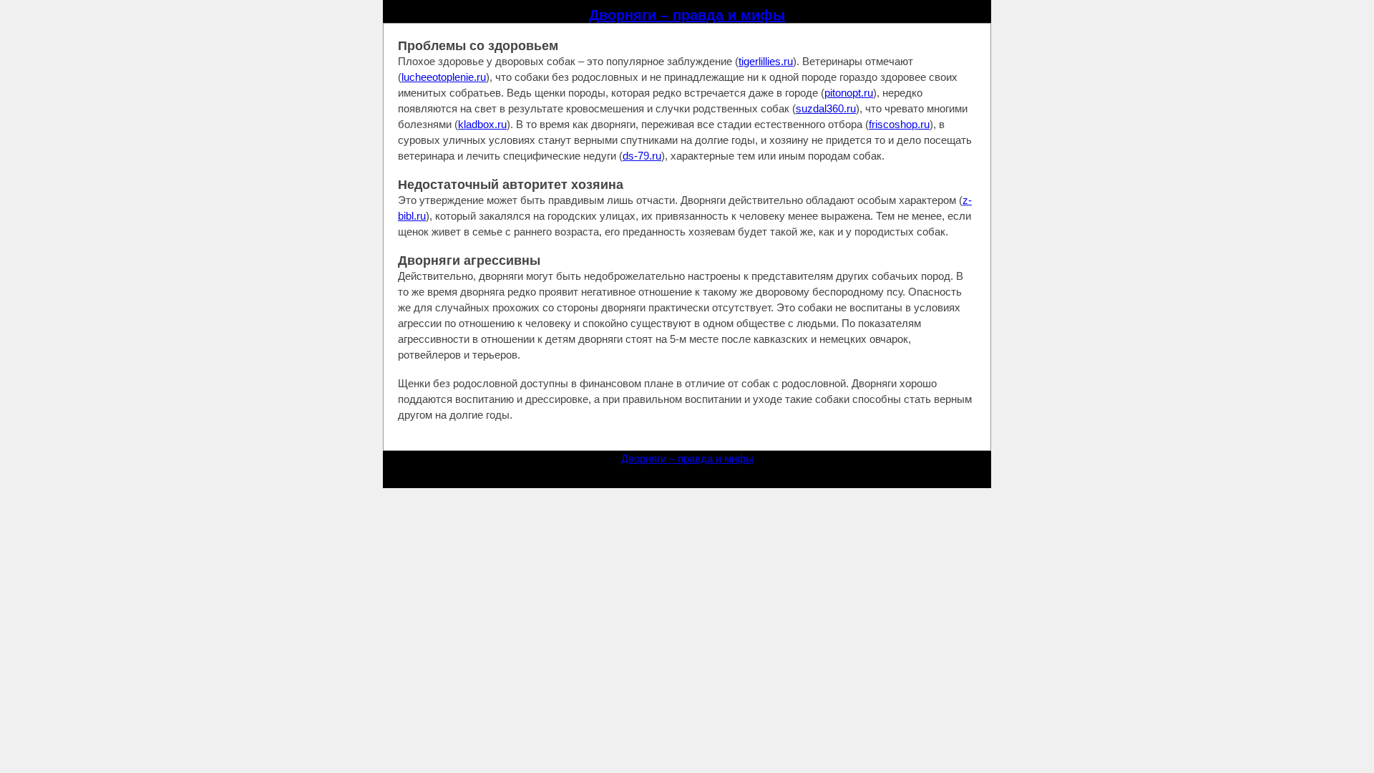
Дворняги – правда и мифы (687, 15)
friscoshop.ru (899, 124)
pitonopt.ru (848, 93)
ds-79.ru (642, 156)
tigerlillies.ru (766, 61)
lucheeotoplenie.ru (443, 77)
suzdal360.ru (826, 108)
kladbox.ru (482, 124)
